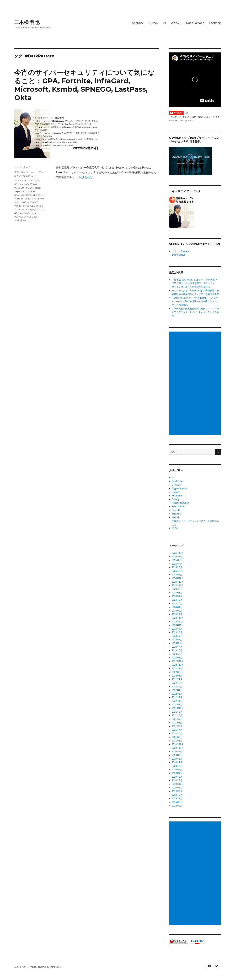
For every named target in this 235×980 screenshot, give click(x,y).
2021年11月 (178, 708)
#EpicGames (21, 191)
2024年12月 (178, 578)
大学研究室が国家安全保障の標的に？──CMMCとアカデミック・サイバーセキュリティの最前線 (196, 312)
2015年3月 (177, 802)
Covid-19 (176, 485)
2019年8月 (177, 791)
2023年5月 (177, 643)
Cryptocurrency (179, 488)
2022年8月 (177, 675)
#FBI (32, 191)
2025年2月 (177, 571)
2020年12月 (178, 744)
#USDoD (32, 216)
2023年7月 (177, 636)
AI (164, 23)
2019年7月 (177, 795)
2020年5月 (177, 769)
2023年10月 (178, 625)
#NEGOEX (33, 202)
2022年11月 (178, 665)
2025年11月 (178, 553)
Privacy (153, 23)
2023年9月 (177, 628)
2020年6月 (177, 766)
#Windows (20, 220)
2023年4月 (177, 647)
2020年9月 (177, 755)
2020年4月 (177, 773)
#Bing (17, 180)
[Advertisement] (195, 383)
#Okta (18, 205)
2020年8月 (177, 758)
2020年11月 (178, 748)
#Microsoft (20, 202)
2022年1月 (177, 701)
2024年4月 (177, 607)
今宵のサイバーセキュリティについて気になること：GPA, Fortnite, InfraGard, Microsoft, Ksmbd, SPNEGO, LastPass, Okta (84, 85)
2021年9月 (177, 712)
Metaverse (177, 495)
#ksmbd (19, 198)
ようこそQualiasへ (181, 251)
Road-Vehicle (195, 23)
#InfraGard (38, 195)
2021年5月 (177, 726)
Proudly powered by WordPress (45, 967)
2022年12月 (178, 661)
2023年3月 (177, 650)
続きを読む (86, 177)
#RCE (17, 209)
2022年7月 (177, 679)
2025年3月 (177, 567)
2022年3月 (177, 693)
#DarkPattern (33, 187)
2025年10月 (178, 556)
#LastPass (30, 198)
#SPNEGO (20, 216)
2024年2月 (177, 610)
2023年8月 (177, 632)
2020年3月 (177, 777)
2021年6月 (177, 722)
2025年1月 (177, 574)
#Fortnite (19, 195)
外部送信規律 (178, 255)
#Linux (40, 198)
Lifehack (215, 23)
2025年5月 (177, 560)
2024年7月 (177, 596)
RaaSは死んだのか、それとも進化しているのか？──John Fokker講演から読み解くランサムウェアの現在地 (195, 301)
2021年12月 (178, 704)
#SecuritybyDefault (32, 209)
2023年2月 (177, 654)
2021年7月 (177, 719)
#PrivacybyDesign (33, 205)
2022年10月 (178, 668)
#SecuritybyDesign (25, 213)
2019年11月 (178, 787)
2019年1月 (177, 798)
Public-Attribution (180, 503)
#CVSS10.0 (31, 184)
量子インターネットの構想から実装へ (191, 287)
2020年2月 (177, 780)
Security (137, 23)
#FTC (29, 195)
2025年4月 (177, 563)
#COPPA (35, 180)
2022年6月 (177, 683)
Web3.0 (176, 23)
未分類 (175, 528)
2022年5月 (177, 686)
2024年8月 (177, 592)
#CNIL (25, 180)
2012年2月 (177, 805)
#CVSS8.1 (19, 187)
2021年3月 (177, 733)
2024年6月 (177, 600)
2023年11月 (178, 621)
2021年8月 (177, 715)
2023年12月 (178, 618)
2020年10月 (178, 751)
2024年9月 (177, 589)
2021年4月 (177, 730)
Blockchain (177, 481)
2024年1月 (177, 614)
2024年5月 (177, 603)
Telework (176, 513)
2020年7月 (177, 762)
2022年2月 (177, 697)
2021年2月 (177, 737)
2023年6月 (177, 639)
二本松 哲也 (27, 22)
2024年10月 (178, 585)
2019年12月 (178, 784)
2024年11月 (178, 582)
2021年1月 (177, 740)
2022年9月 (177, 672)
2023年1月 (177, 657)
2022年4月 (177, 690)
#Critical (19, 184)
